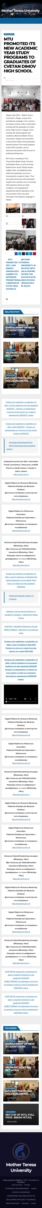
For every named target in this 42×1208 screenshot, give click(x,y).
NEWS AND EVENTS (13, 1203)
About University (17, 1185)
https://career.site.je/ (21, 474)
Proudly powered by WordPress (13, 1180)
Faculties (27, 1185)
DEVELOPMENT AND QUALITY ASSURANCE (21, 1199)
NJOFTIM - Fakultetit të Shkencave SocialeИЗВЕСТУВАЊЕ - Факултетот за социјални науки (21, 630)
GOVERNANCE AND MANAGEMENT (17, 1188)
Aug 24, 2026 (12, 1050)
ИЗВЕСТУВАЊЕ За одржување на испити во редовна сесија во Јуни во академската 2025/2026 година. (21, 985)
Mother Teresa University (21, 11)
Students (34, 1188)
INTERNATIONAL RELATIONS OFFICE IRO (21, 1196)
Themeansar (21, 1182)
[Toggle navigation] (38, 20)
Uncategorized (9, 34)
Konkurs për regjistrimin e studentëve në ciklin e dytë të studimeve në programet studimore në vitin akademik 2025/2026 (21, 663)
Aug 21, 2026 (12, 1074)
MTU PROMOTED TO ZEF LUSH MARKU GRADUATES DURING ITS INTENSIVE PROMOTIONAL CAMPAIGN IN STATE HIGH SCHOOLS (13, 274)
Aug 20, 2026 (12, 1098)
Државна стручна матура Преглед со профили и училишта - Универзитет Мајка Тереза (21, 615)
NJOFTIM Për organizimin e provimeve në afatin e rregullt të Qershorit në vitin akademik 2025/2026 (21, 975)
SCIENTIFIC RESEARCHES (21, 1192)
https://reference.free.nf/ (21, 531)
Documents (25, 1203)
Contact (33, 1203)
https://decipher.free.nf (21, 565)
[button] (33, 21)
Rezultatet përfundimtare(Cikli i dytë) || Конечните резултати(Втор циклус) (21, 446)
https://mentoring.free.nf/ (21, 499)
